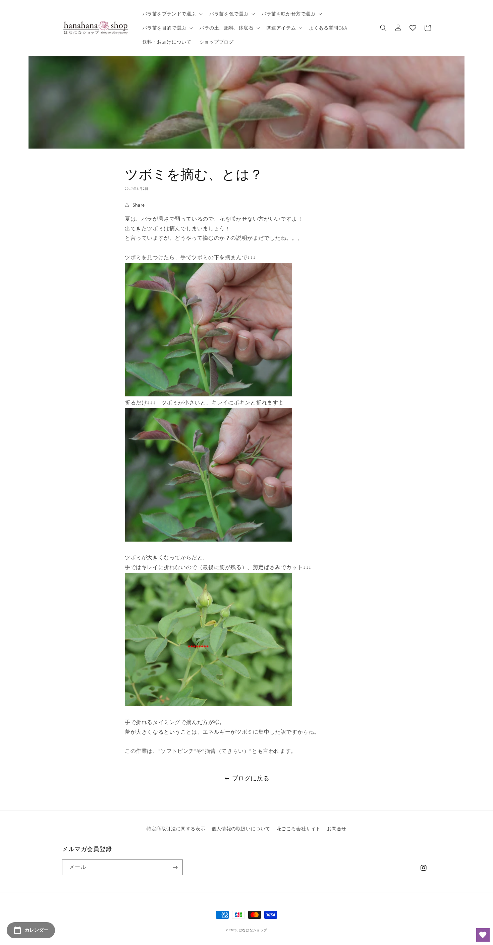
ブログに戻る (251, 778)
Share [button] (138, 205)
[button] (172, 14)
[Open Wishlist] (483, 935)
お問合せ (336, 829)
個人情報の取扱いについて (241, 829)
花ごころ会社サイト (299, 829)
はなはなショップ (253, 930)
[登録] (175, 867)
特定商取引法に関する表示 (176, 829)
